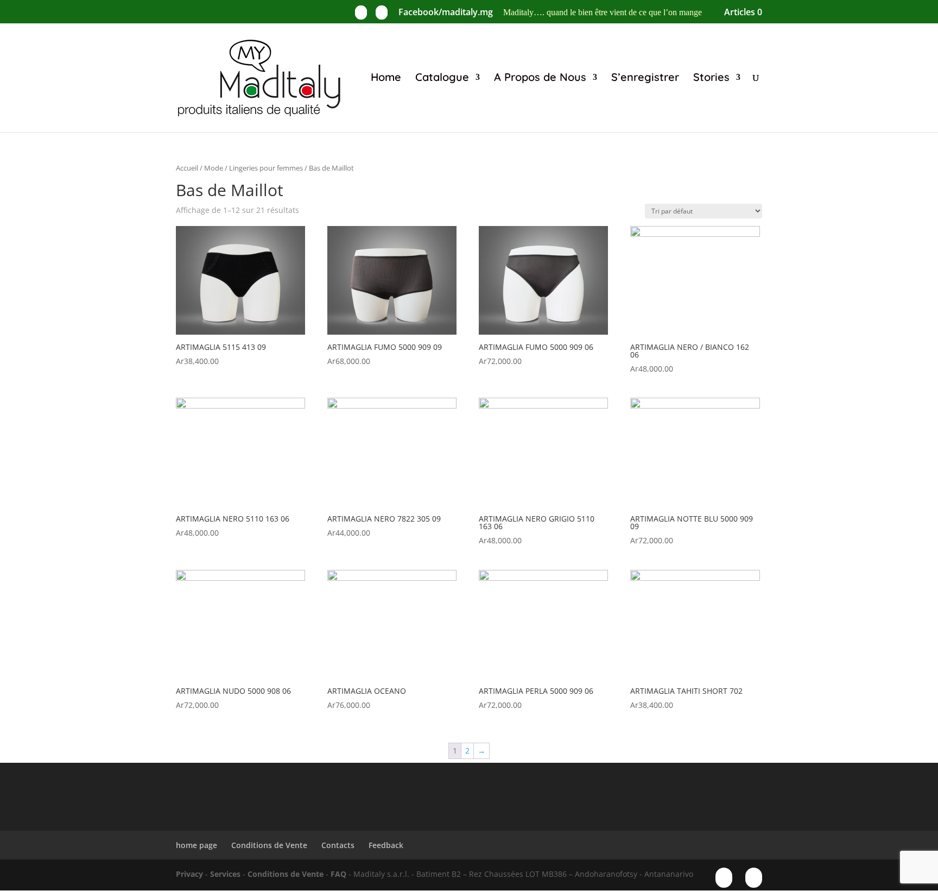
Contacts (337, 845)
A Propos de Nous (540, 78)
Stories (711, 78)
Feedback (386, 845)
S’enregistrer (645, 78)
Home (386, 78)
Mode (213, 168)
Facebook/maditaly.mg (445, 13)
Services (225, 874)
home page (196, 845)
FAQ (338, 874)
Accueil (187, 168)
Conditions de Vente (269, 845)
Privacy (189, 874)
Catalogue (442, 78)
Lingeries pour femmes (266, 168)
